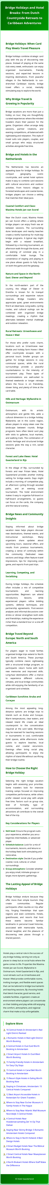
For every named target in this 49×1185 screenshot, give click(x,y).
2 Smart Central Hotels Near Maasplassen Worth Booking (26, 1156)
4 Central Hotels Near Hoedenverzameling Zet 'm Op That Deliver (23, 1121)
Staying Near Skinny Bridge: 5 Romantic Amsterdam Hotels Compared (25, 1131)
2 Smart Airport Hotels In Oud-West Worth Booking (23, 1056)
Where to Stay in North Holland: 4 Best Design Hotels (24, 1140)
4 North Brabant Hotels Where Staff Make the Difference (26, 1164)
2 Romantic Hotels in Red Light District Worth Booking (24, 1040)
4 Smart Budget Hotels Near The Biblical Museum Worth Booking (25, 1148)
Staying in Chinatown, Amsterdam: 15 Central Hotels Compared (24, 1088)
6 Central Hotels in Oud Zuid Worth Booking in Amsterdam (23, 1048)
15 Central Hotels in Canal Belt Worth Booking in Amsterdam (23, 1072)
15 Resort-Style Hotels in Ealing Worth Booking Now (24, 1080)
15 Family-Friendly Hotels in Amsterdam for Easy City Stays (25, 1064)
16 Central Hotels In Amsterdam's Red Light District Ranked (24, 1031)
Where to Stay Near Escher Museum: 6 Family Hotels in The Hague (24, 1104)
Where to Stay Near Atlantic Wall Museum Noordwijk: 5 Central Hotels (26, 1112)
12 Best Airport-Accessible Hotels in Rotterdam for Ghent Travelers (23, 1096)
